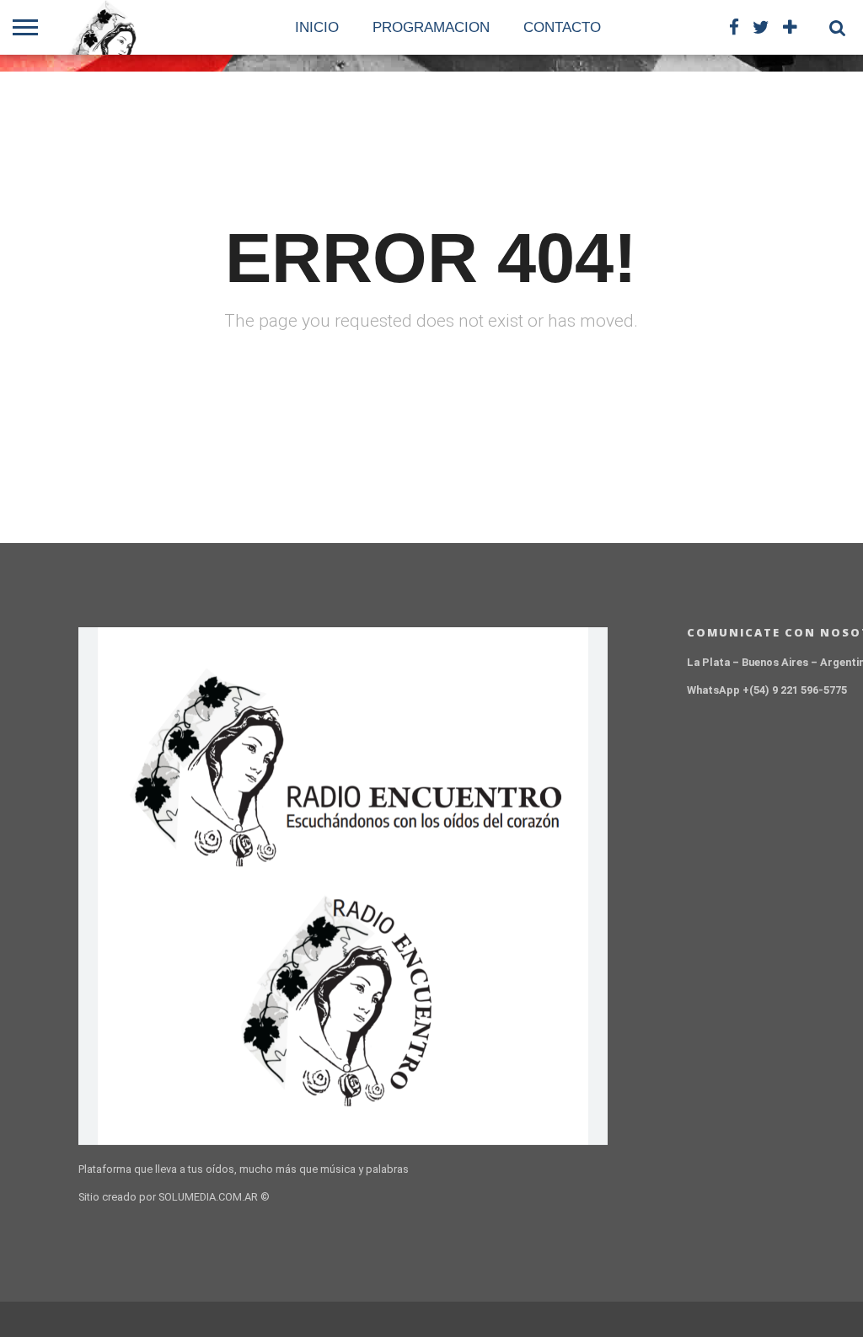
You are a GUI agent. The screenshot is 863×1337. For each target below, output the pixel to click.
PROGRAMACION (431, 27)
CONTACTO (562, 27)
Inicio (317, 27)
